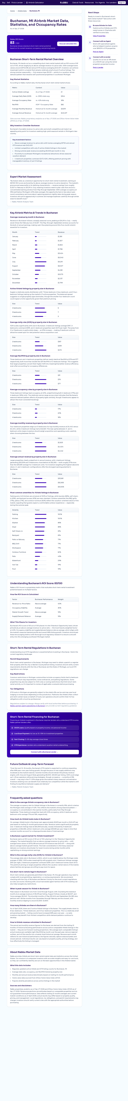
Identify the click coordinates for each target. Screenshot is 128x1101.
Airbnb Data (22, 11)
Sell (8, 3)
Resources (89, 3)
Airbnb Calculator (36, 3)
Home (12, 11)
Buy (3, 3)
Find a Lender (17, 3)
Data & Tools (77, 3)
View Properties (99, 36)
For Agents (100, 3)
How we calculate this (68, 44)
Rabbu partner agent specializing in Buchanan (27, 706)
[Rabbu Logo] (64, 2)
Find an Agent (98, 52)
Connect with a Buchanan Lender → (44, 752)
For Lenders (111, 3)
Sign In (122, 3)
